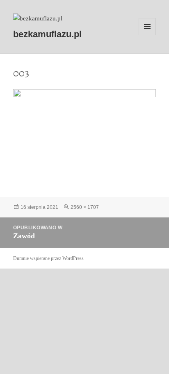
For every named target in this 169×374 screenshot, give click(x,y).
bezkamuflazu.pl (47, 34)
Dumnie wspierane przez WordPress (48, 258)
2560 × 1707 (85, 207)
